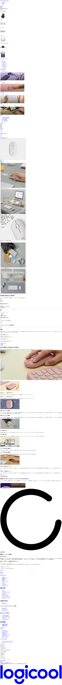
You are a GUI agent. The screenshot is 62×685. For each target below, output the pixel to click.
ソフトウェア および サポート (5, 341)
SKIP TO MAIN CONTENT (4, 0)
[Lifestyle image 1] (13, 175)
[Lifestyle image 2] (13, 201)
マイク (3, 598)
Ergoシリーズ (4, 603)
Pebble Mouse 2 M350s (3, 133)
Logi (1, 129)
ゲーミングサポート (5, 631)
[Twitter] (1, 570)
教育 (3, 4)
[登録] (9, 563)
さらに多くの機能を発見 (4, 476)
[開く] (2, 128)
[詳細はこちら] (1, 241)
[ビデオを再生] (1, 380)
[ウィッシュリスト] (1, 126)
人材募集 (3, 579)
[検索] (1, 125)
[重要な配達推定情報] (1, 322)
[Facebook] (2, 570)
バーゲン (1, 123)
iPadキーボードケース (5, 594)
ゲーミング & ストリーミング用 (7, 641)
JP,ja (2, 6)
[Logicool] (1, 660)
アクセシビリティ (5, 585)
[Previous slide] (1, 475)
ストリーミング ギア (5, 610)
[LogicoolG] (3, 660)
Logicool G (3, 2)
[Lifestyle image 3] (13, 227)
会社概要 (3, 577)
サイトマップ (15, 663)
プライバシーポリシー (31, 564)
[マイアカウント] (1, 127)
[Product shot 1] (13, 149)
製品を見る (2, 8)
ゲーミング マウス (5, 595)
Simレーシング (4, 609)
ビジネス (3, 3)
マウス (1, 131)
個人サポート (4, 630)
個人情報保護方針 (6, 663)
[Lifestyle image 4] (13, 255)
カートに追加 (2, 307)
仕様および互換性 (3, 334)
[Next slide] (3, 475)
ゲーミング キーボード (6, 596)
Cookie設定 (11, 663)
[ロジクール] (1, 7)
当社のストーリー (5, 578)
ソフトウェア (2, 122)
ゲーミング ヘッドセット (6, 597)
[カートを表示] (1, 128)
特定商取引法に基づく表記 (22, 663)
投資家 (3, 580)
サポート (1, 5)
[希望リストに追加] (1, 160)
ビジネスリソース (5, 619)
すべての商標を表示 (50, 559)
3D (1, 162)
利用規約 (1, 663)
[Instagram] (0, 570)
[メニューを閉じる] (1, 9)
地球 (1, 124)
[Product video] (13, 281)
